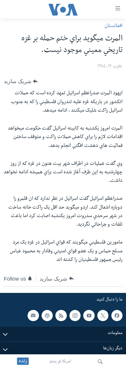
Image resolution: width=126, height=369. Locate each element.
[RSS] (61, 315)
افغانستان (113, 26)
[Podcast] (47, 315)
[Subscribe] (33, 315)
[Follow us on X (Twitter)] (102, 315)
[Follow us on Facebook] (116, 315)
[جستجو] (100, 361)
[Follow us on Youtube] (88, 315)
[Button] (21, 81)
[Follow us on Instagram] (75, 315)
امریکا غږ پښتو (60, 361)
